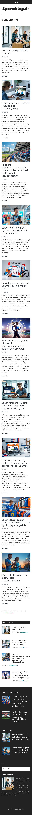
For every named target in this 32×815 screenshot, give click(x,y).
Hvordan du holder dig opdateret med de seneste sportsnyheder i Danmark (16, 463)
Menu (16, 2)
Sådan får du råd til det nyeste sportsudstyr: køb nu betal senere (15, 230)
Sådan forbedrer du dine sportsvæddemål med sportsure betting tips (14, 405)
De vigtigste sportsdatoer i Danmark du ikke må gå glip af (15, 286)
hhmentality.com (9, 613)
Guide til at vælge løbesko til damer (19, 628)
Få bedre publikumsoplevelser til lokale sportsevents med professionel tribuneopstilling (15, 170)
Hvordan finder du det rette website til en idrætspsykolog (20, 643)
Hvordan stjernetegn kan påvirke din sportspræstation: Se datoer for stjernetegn (15, 344)
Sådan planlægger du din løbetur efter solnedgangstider (21, 750)
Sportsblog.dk (16, 8)
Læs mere (5, 76)
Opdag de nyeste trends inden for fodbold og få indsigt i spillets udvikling (19, 717)
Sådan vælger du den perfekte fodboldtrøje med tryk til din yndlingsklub (16, 523)
